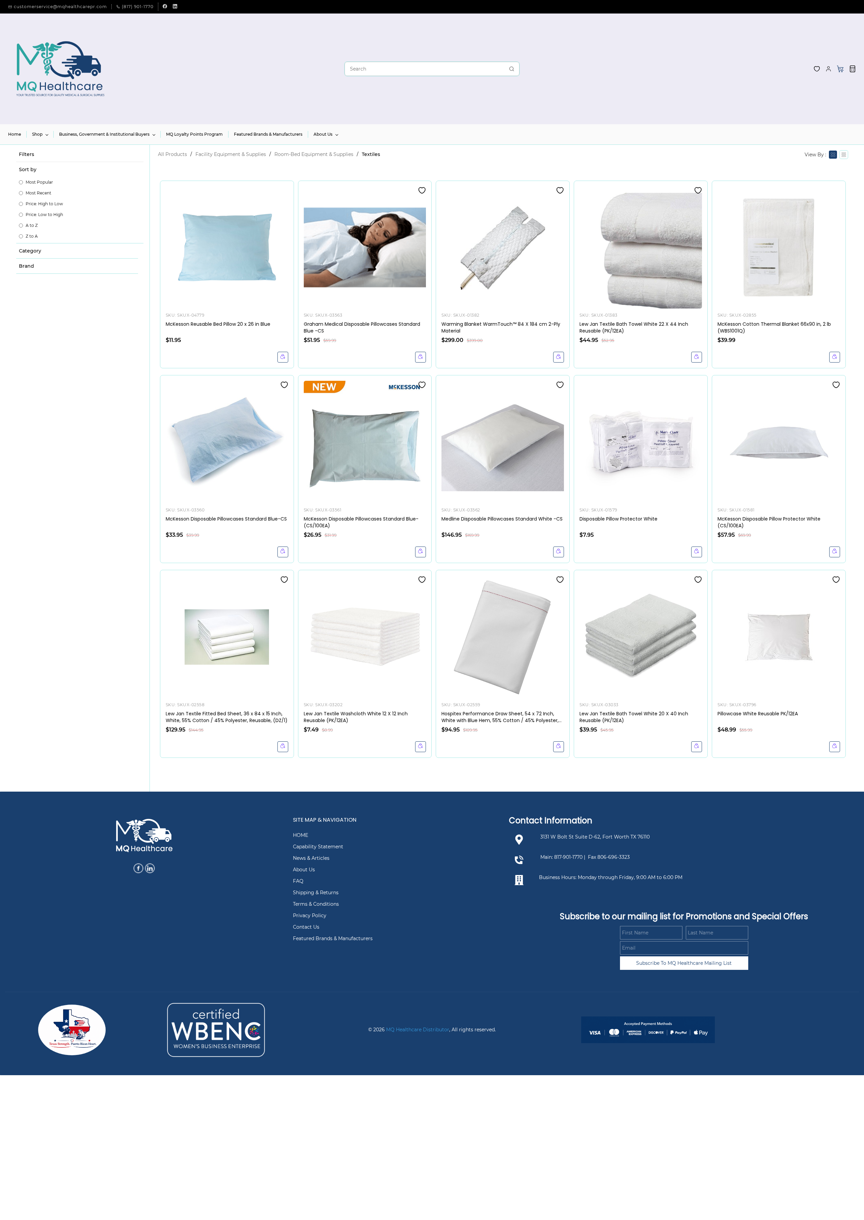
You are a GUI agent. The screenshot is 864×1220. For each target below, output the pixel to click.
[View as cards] (833, 155)
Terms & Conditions (316, 904)
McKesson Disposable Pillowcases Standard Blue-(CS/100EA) (361, 522)
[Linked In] (150, 868)
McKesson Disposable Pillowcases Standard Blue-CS (226, 518)
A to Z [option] (32, 225)
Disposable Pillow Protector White (618, 518)
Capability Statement (318, 847)
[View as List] (844, 155)
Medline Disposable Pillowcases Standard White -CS (502, 518)
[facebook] (165, 6)
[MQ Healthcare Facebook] (138, 868)
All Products (172, 154)
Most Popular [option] (39, 182)
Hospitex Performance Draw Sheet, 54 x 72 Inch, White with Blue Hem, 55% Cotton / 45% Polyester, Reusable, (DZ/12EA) (500, 717)
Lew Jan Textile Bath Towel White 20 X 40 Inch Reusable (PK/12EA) (633, 717)
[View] (282, 357)
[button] (816, 68)
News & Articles (311, 858)
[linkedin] (175, 6)
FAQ (298, 881)
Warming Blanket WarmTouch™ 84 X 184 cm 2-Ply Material (500, 327)
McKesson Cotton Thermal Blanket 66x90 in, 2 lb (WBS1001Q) (774, 327)
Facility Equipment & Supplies (230, 154)
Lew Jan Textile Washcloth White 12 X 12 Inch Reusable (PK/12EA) (356, 717)
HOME (300, 835)
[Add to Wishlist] (422, 190)
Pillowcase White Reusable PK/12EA (758, 713)
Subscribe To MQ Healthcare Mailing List (684, 963)
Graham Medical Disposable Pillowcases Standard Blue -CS (362, 327)
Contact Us (306, 927)
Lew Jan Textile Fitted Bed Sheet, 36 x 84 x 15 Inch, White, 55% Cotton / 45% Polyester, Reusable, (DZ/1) (227, 717)
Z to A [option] (32, 236)
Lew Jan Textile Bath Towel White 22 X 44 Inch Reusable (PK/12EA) (633, 327)
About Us (304, 870)
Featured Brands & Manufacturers (333, 938)
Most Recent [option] (38, 192)
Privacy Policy (309, 915)
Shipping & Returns (316, 893)
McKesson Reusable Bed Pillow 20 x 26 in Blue (218, 324)
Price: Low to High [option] (44, 214)
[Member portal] (829, 69)
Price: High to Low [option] (44, 203)
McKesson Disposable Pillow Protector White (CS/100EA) (769, 522)
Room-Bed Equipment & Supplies (313, 154)
